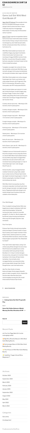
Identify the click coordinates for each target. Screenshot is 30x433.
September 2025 (7, 379)
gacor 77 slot (6, 36)
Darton (14, 13)
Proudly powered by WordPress (10, 429)
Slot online (5, 416)
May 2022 (5, 399)
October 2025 (6, 375)
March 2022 (6, 406)
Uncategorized (10, 288)
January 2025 (6, 389)
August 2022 (6, 396)
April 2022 (5, 402)
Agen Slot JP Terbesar (8, 22)
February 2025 (6, 385)
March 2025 (6, 382)
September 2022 (7, 392)
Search (4, 318)
